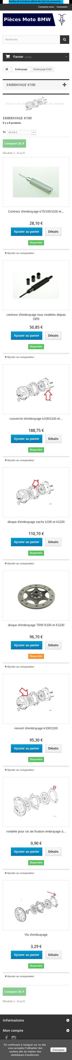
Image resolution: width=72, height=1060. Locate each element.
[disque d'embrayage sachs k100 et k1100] (36, 492)
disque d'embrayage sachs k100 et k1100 (36, 522)
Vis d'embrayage (36, 934)
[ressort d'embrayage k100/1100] (36, 699)
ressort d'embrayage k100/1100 (36, 728)
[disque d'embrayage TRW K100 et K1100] (36, 595)
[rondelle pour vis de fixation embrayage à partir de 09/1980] (36, 802)
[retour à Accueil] (6, 69)
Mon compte (13, 1030)
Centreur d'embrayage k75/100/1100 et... (36, 211)
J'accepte (58, 1049)
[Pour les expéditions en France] (36, 2)
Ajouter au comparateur (20, 253)
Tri (4, 132)
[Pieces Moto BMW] (36, 19)
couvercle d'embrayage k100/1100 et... (36, 418)
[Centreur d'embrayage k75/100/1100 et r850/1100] (36, 182)
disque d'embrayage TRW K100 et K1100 (36, 625)
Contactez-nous (46, 7)
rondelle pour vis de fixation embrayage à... (36, 831)
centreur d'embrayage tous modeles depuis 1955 (36, 317)
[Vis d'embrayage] (36, 905)
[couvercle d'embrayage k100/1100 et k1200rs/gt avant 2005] (36, 389)
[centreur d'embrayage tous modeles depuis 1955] (36, 285)
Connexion (62, 7)
